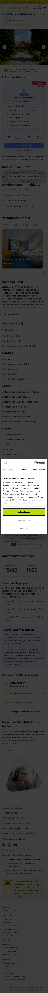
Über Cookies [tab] (39, 469)
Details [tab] (24, 469)
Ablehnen (24, 528)
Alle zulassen (24, 512)
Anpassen (22, 520)
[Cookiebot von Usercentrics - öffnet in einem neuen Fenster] (34, 462)
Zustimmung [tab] (8, 469)
